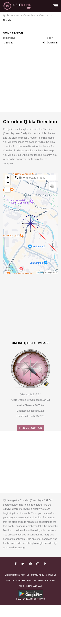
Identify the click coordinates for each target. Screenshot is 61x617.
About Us (25, 575)
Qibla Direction (12, 575)
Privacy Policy (37, 575)
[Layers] (52, 186)
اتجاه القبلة (38, 580)
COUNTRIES (10, 38)
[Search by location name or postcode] (16, 177)
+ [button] (8, 177)
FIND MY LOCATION (30, 428)
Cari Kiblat (50, 580)
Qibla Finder (25, 586)
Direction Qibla (13, 580)
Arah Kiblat (27, 580)
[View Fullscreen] (7, 189)
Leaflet (40, 272)
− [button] (8, 182)
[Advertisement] (30, 81)
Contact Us (51, 575)
